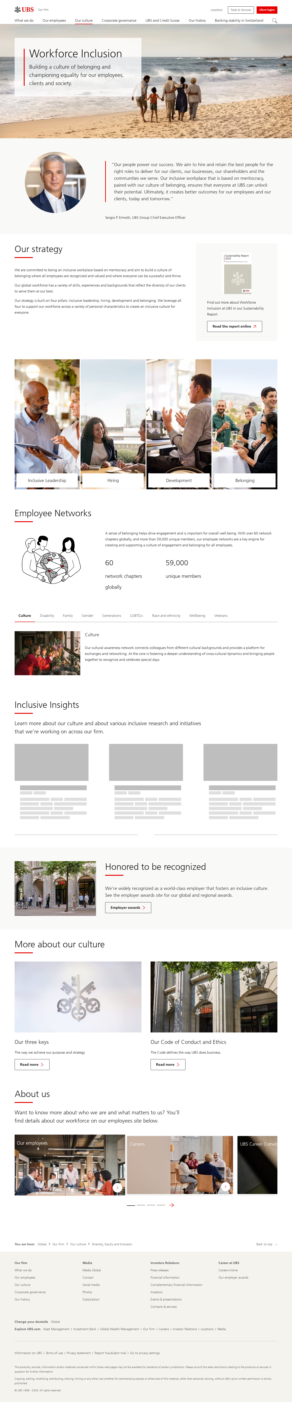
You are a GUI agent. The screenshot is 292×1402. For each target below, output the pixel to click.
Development (179, 480)
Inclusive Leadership (47, 480)
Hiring (113, 480)
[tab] (25, 616)
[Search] (274, 20)
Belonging (245, 480)
